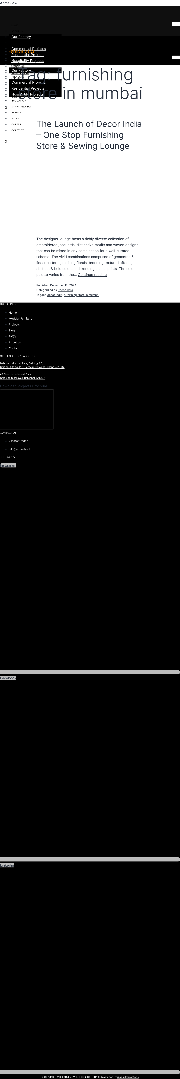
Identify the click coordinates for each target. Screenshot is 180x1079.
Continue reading (92, 275)
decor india (54, 295)
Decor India (65, 290)
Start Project (21, 106)
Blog (15, 118)
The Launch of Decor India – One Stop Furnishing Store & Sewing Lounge (89, 135)
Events (16, 112)
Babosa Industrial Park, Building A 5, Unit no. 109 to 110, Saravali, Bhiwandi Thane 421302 (32, 365)
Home (14, 25)
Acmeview (8, 3)
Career (16, 124)
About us (17, 31)
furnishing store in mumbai (81, 295)
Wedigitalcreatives (128, 1077)
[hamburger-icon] (176, 24)
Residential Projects (27, 55)
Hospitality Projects (27, 61)
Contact (17, 130)
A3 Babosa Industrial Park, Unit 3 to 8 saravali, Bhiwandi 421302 (22, 375)
